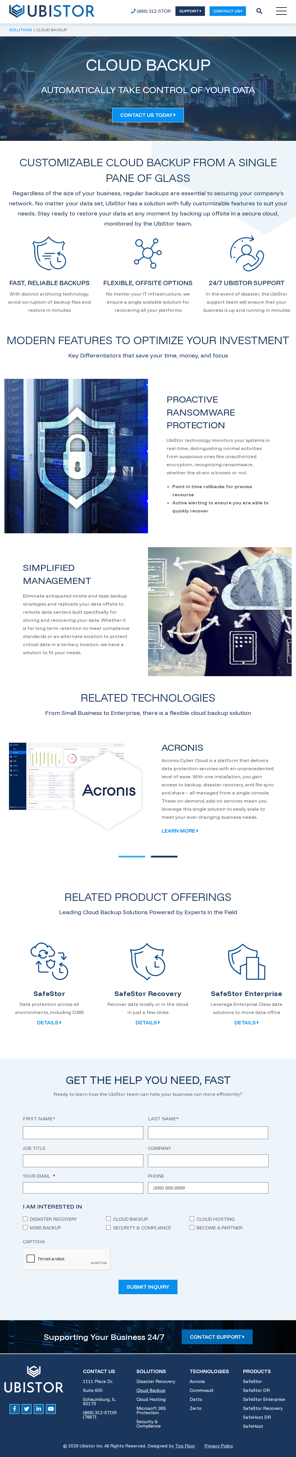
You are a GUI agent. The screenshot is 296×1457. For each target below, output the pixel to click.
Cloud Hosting (216, 1219)
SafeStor (252, 1381)
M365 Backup (45, 1228)
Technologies (209, 1371)
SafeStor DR (256, 1390)
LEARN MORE (179, 830)
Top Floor (185, 1446)
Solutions (151, 1371)
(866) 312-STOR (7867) (99, 1415)
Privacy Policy (218, 1446)
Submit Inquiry (148, 1286)
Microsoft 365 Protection (151, 1410)
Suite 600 (93, 1390)
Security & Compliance (142, 1228)
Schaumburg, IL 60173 (99, 1401)
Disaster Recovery (53, 1219)
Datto (196, 1399)
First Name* (39, 1119)
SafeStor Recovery (263, 1408)
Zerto (195, 1408)
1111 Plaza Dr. (98, 1381)
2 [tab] (156, 856)
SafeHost (253, 1426)
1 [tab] (124, 856)
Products (257, 1371)
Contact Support (216, 1337)
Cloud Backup (130, 1219)
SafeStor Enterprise (264, 1399)
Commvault (202, 1390)
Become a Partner (220, 1228)
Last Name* (163, 1119)
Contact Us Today (147, 115)
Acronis (197, 1381)
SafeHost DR (257, 1417)
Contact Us (99, 1371)
